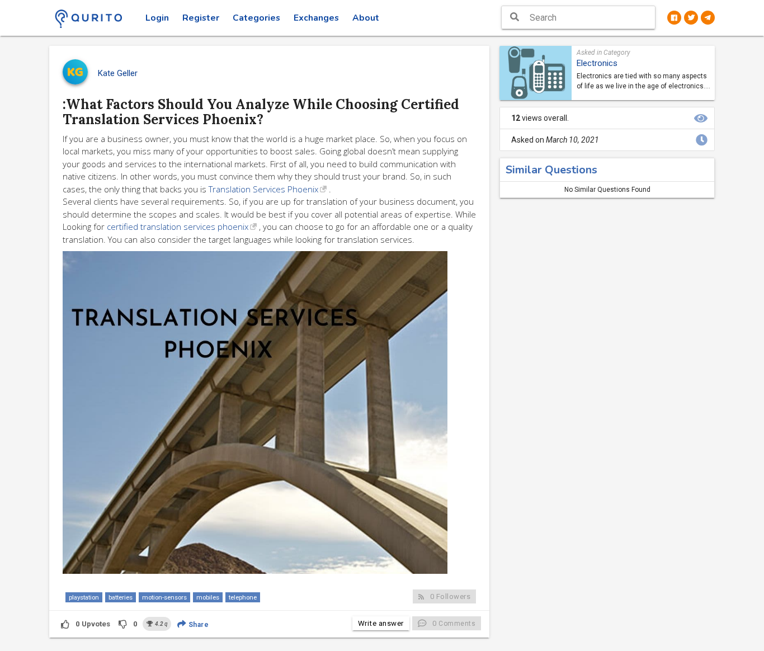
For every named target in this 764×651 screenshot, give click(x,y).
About (365, 18)
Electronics (597, 63)
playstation (84, 597)
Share (197, 625)
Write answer (381, 623)
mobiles (207, 597)
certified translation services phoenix (177, 226)
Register (200, 18)
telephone (243, 597)
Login (157, 18)
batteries (121, 597)
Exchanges (316, 18)
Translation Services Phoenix (263, 189)
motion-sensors (164, 597)
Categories (256, 18)
